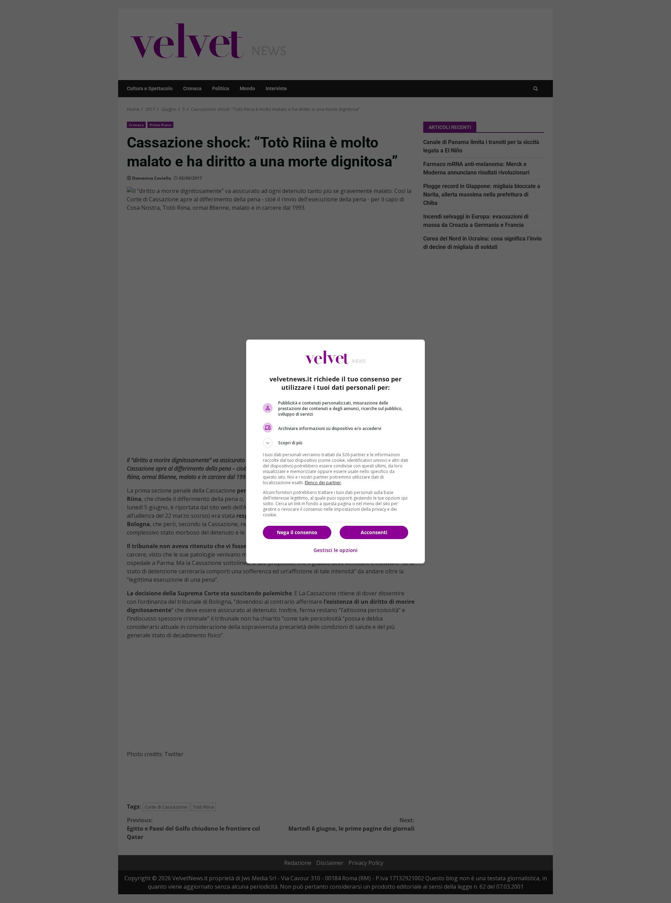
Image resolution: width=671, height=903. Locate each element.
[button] (335, 443)
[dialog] (335, 451)
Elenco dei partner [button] (323, 483)
